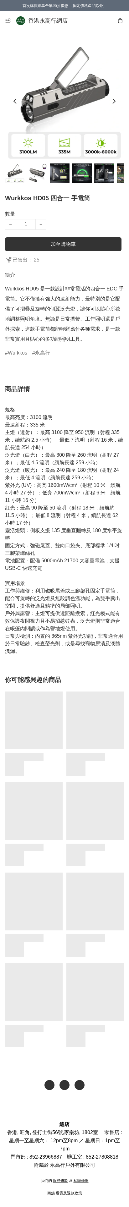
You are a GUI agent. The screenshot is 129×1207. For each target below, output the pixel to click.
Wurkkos (17, 352)
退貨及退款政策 (69, 1193)
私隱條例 (81, 1180)
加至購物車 (63, 244)
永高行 (42, 352)
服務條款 (60, 1180)
